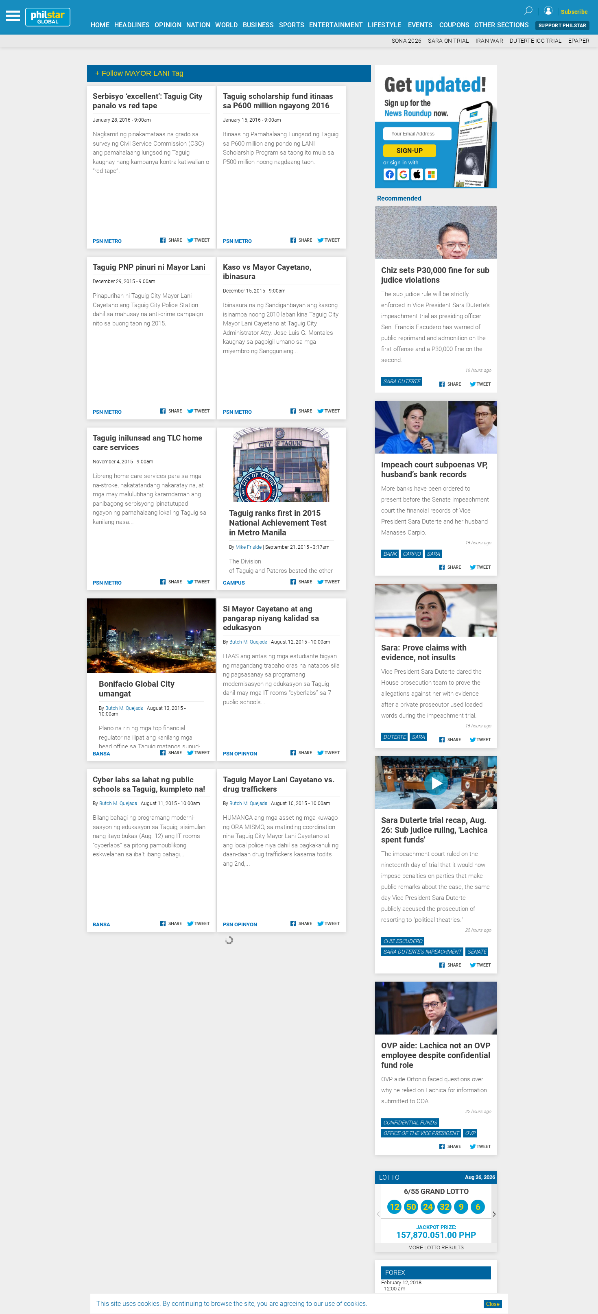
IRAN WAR (489, 40)
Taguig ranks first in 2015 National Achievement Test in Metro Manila (278, 522)
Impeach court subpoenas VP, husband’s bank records (434, 469)
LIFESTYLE (384, 25)
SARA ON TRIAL (448, 40)
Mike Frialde (249, 547)
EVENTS (420, 25)
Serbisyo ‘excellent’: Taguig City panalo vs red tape (148, 101)
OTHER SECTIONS (501, 25)
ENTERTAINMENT (336, 25)
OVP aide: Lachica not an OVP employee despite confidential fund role (436, 1055)
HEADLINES (132, 25)
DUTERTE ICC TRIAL (535, 40)
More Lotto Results (436, 1248)
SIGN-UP (410, 151)
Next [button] (494, 1213)
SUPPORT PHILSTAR (562, 25)
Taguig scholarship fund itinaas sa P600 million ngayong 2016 (278, 101)
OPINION (168, 25)
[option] (436, 1213)
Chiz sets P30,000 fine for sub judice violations (435, 275)
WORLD (226, 25)
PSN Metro (107, 241)
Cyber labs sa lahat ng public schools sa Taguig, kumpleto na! (149, 784)
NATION (198, 25)
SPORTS (292, 25)
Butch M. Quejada (124, 708)
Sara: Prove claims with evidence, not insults (424, 652)
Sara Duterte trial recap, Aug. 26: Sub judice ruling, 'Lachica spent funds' (434, 830)
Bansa (101, 754)
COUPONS (454, 25)
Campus (234, 583)
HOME (100, 25)
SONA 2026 (406, 40)
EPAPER (579, 40)
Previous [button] (378, 1213)
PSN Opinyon (240, 754)
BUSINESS (258, 25)
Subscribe (574, 12)
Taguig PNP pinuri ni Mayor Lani (149, 267)
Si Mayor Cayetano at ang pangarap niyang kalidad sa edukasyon (271, 618)
